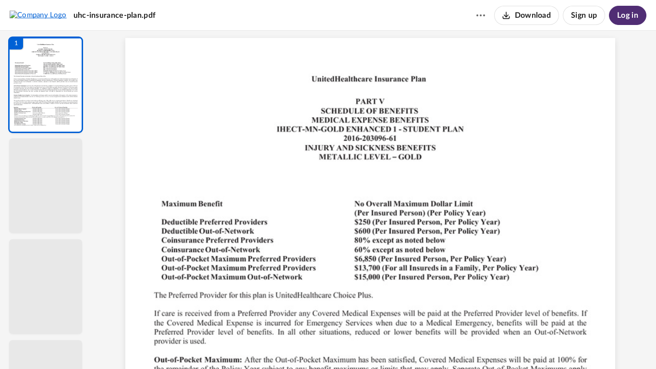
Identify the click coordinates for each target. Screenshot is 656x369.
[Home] (38, 15)
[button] (46, 85)
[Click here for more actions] (480, 15)
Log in (627, 15)
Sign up (584, 15)
